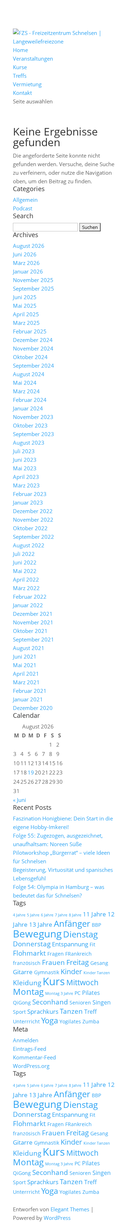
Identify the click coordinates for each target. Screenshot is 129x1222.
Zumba (90, 1021)
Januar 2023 (28, 502)
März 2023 (26, 485)
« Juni (19, 799)
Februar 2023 (30, 493)
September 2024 (33, 365)
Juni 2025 (25, 297)
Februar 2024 (30, 399)
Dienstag (80, 934)
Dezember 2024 (33, 339)
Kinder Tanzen (96, 972)
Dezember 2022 (33, 511)
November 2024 (33, 348)
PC (78, 993)
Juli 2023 (24, 451)
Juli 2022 (24, 553)
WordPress (57, 1217)
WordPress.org (31, 1065)
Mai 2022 (25, 570)
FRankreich (78, 953)
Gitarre (23, 971)
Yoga (49, 1020)
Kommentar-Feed (34, 1057)
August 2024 (28, 374)
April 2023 (26, 476)
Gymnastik (46, 972)
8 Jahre (75, 914)
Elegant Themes (70, 1209)
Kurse (20, 67)
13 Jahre (40, 924)
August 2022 (28, 545)
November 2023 (33, 416)
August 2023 (28, 442)
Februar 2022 (30, 596)
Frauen (53, 962)
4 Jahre (19, 914)
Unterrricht (26, 1021)
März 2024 (26, 391)
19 (31, 772)
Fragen (55, 953)
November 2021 (33, 622)
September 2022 (33, 536)
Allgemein (25, 199)
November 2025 (33, 279)
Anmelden (25, 1040)
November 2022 (33, 519)
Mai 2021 (25, 665)
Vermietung (27, 84)
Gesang (99, 963)
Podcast (22, 208)
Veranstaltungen (33, 58)
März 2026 (26, 262)
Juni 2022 (25, 562)
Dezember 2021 (33, 613)
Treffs (20, 75)
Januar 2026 (28, 271)
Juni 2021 (25, 656)
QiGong (22, 1002)
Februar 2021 (30, 690)
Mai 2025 (25, 305)
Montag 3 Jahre (59, 993)
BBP (96, 924)
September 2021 (33, 639)
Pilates (91, 993)
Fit (92, 944)
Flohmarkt (29, 953)
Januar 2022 (28, 605)
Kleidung (27, 982)
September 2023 (33, 434)
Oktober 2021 (30, 630)
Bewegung (37, 933)
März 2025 (26, 322)
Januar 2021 (28, 699)
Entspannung (70, 944)
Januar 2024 (28, 408)
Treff (90, 1012)
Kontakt (22, 92)
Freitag (77, 962)
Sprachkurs (42, 1011)
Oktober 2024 (30, 357)
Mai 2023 (25, 468)
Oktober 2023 (30, 425)
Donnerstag (32, 944)
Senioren (80, 1002)
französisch (26, 963)
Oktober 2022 (30, 528)
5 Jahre (33, 914)
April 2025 (26, 314)
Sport (19, 1011)
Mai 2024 (25, 382)
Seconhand (50, 1002)
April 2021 (26, 673)
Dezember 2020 (33, 707)
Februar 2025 (30, 331)
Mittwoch (82, 982)
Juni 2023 (25, 459)
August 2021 (28, 647)
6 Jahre (47, 914)
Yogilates (70, 1021)
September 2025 (33, 288)
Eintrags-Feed (29, 1048)
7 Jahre (61, 914)
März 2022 (26, 588)
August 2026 (28, 245)
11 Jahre (94, 914)
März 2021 (26, 682)
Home (20, 49)
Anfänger (72, 923)
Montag (28, 991)
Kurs (54, 981)
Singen (101, 1002)
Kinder (71, 971)
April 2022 (26, 579)
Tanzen (71, 1011)
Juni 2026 (25, 254)
